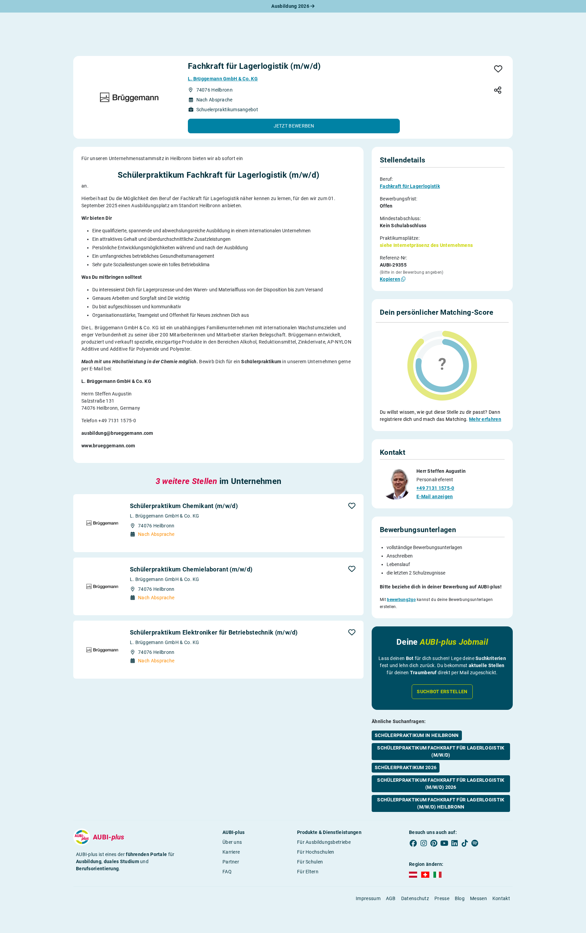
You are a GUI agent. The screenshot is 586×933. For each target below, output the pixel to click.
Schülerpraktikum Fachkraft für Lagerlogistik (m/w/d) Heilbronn (440, 803)
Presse (441, 898)
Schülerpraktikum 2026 (405, 767)
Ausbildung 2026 (290, 6)
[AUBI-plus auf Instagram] (423, 843)
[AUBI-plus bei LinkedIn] (454, 843)
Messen (478, 898)
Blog (460, 898)
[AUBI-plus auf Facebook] (413, 843)
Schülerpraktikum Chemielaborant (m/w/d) (191, 569)
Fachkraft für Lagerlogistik (410, 186)
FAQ (227, 871)
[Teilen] (497, 91)
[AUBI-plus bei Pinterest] (434, 843)
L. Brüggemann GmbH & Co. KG (223, 78)
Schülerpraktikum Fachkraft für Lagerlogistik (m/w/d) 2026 (440, 783)
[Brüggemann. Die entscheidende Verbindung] (129, 97)
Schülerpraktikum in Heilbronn (417, 735)
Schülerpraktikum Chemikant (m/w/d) (184, 505)
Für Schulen (310, 861)
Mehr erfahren (485, 419)
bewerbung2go (401, 599)
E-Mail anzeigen (434, 496)
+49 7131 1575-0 (435, 488)
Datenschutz (415, 898)
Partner (230, 861)
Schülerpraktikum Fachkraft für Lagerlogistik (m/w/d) (440, 751)
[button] (294, 126)
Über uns (232, 842)
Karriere (231, 852)
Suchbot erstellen (442, 691)
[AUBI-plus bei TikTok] (464, 843)
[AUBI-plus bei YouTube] (444, 843)
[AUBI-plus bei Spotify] (475, 843)
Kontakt (501, 898)
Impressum (368, 898)
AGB (391, 898)
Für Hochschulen (315, 852)
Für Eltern (307, 871)
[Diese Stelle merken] (498, 69)
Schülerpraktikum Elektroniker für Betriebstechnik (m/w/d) (214, 632)
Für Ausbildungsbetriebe (324, 842)
